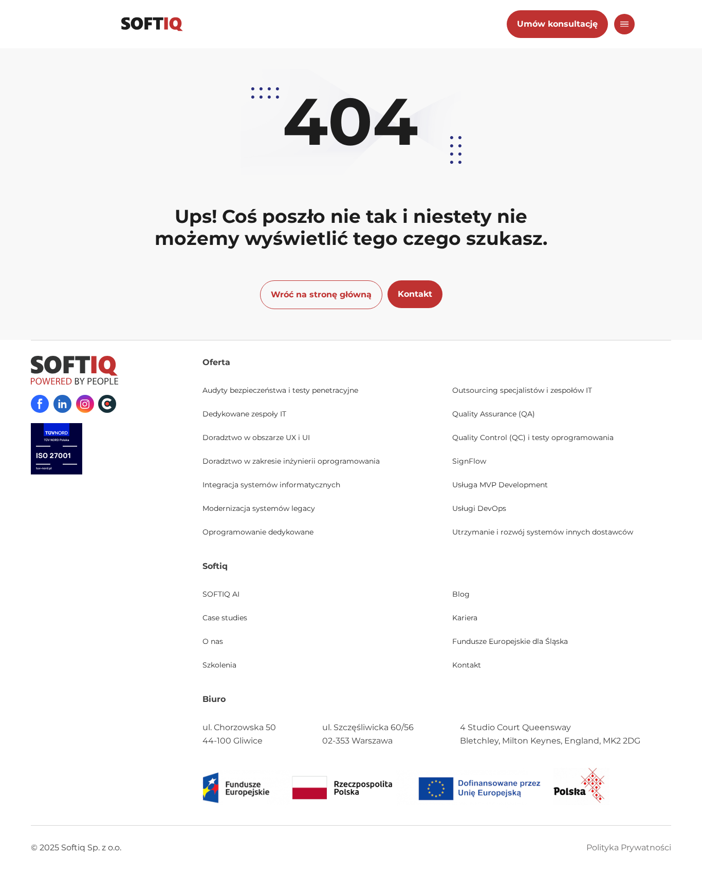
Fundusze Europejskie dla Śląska (510, 641)
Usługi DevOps (479, 508)
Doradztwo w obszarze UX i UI (256, 437)
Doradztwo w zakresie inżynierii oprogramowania (291, 461)
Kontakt (466, 665)
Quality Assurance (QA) (493, 413)
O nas (212, 641)
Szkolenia (219, 665)
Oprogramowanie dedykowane (257, 532)
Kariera (464, 617)
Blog (461, 594)
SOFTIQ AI (220, 594)
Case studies (224, 617)
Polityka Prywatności (628, 847)
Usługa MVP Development (500, 484)
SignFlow (469, 461)
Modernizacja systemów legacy (258, 508)
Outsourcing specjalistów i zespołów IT (522, 390)
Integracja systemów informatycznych (271, 484)
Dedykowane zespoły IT (244, 413)
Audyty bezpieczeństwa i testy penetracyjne (280, 390)
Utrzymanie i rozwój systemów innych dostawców (542, 532)
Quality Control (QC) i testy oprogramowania (533, 437)
